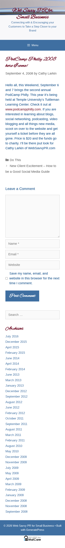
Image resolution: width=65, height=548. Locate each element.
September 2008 (16, 511)
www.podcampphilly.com (23, 109)
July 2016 (11, 336)
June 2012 (12, 407)
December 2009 (16, 457)
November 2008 (16, 506)
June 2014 (12, 358)
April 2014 (12, 363)
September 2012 (16, 396)
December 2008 (16, 500)
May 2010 (12, 451)
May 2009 (12, 473)
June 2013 (12, 374)
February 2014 (15, 369)
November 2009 (16, 462)
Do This (15, 160)
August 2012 (13, 402)
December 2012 (16, 391)
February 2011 (15, 440)
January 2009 (14, 495)
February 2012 (15, 413)
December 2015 (16, 341)
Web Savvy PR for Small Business (32, 14)
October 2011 (14, 418)
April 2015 (12, 347)
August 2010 (13, 446)
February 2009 (15, 489)
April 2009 (12, 478)
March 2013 (13, 380)
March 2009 (13, 484)
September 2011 (16, 424)
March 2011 (13, 435)
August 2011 (13, 429)
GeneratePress (35, 529)
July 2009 (11, 468)
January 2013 (14, 385)
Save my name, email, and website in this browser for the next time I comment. (34, 278)
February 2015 (15, 352)
